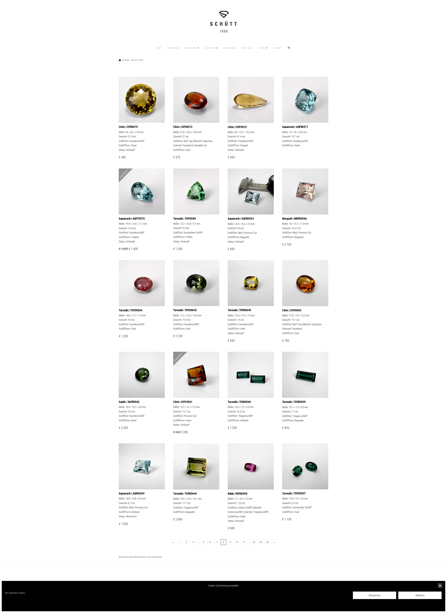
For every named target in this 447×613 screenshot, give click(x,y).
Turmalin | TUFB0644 (185, 493)
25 (267, 542)
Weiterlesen (250, 116)
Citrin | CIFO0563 (291, 310)
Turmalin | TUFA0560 (239, 402)
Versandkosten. (157, 557)
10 (237, 542)
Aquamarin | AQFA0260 (131, 493)
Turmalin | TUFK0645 (239, 310)
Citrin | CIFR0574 (128, 127)
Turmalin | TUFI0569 (184, 218)
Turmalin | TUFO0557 (294, 493)
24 (261, 542)
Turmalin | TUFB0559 (294, 402)
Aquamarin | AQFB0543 (241, 218)
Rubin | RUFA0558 (237, 493)
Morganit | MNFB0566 (294, 218)
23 (254, 542)
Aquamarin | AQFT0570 (132, 218)
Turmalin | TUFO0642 (185, 310)
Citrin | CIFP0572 (237, 127)
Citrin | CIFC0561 (182, 402)
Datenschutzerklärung (30, 606)
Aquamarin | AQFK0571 (295, 127)
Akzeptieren (374, 595)
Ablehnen (420, 595)
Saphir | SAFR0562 (129, 402)
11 (244, 542)
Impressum (45, 606)
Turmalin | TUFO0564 (130, 310)
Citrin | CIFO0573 (182, 127)
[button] (440, 585)
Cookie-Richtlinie (12, 606)
